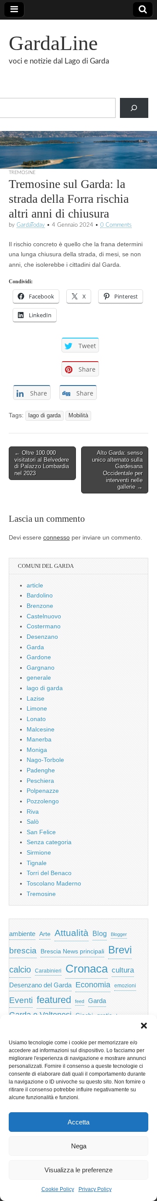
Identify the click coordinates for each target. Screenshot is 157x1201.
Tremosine (22, 172)
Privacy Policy (95, 1189)
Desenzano (42, 636)
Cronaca (86, 968)
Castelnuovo (44, 616)
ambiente (22, 933)
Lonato (36, 718)
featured (54, 999)
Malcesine (41, 729)
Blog (99, 933)
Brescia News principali (72, 951)
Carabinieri (48, 970)
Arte (45, 934)
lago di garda (44, 416)
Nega (78, 1146)
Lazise (35, 698)
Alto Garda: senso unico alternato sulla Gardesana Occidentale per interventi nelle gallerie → (117, 470)
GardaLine (53, 42)
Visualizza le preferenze (78, 1170)
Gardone (39, 657)
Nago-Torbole (45, 759)
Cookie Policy (57, 1189)
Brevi (120, 950)
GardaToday (31, 225)
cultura (123, 970)
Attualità (72, 933)
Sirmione (39, 852)
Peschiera (40, 780)
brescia (23, 950)
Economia (92, 984)
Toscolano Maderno (54, 883)
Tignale (37, 862)
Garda (35, 647)
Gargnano (41, 667)
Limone (37, 708)
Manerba (39, 739)
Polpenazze (43, 790)
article (35, 585)
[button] (144, 1025)
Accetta (78, 1122)
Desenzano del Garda (40, 985)
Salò (33, 821)
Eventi (21, 1000)
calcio (20, 969)
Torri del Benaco (49, 872)
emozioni (125, 986)
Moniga (37, 749)
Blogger (119, 934)
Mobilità (78, 416)
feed (79, 1001)
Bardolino (40, 595)
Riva (33, 811)
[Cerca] (134, 108)
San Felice (41, 832)
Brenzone (40, 605)
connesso (56, 537)
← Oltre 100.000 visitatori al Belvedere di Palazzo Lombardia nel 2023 (41, 463)
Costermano (44, 626)
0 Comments (116, 225)
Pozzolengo (43, 801)
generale (39, 677)
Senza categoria (49, 842)
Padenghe (41, 770)
